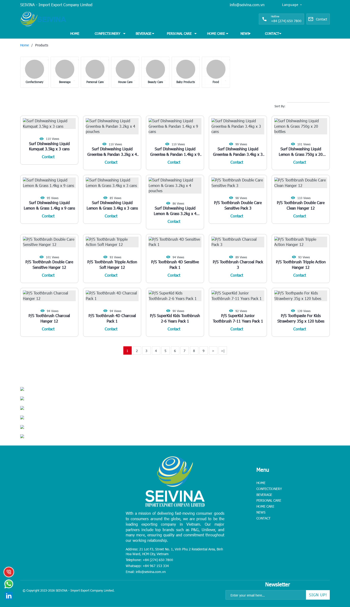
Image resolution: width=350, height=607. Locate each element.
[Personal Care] (95, 69)
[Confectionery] (34, 69)
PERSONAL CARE (179, 33)
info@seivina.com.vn (247, 4)
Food (216, 82)
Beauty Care (155, 82)
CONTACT (272, 33)
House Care (125, 82)
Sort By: (280, 106)
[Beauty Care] (155, 69)
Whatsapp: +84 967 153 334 (147, 565)
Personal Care (95, 82)
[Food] (215, 69)
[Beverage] (64, 69)
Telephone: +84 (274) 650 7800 (149, 560)
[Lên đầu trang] (335, 573)
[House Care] (125, 69)
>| (223, 350)
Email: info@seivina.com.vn (146, 571)
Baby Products (185, 82)
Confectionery (34, 82)
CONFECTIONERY (107, 33)
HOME (74, 33)
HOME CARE (216, 33)
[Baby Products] (185, 69)
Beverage (64, 82)
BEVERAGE (143, 33)
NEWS (245, 33)
